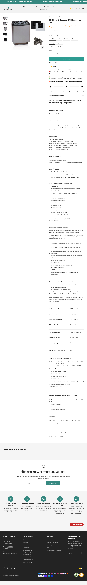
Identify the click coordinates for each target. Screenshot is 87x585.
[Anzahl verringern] (51, 53)
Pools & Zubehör (50, 545)
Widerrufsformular (27, 554)
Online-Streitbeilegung (28, 562)
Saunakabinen (47, 7)
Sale (54, 7)
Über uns (25, 540)
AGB (24, 545)
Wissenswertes (60, 7)
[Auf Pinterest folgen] (11, 568)
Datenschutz (26, 547)
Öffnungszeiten (43, 9)
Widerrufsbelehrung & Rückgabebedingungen (28, 551)
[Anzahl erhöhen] (57, 53)
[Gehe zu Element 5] (5, 40)
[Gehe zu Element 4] (5, 34)
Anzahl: (50, 50)
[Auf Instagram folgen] (8, 568)
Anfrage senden (66, 59)
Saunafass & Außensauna (52, 542)
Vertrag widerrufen (77, 524)
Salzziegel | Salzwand (36, 7)
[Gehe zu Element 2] (5, 23)
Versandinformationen (28, 559)
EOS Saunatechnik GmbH (55, 17)
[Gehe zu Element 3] (5, 29)
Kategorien (25, 7)
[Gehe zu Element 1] (5, 18)
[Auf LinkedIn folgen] (14, 568)
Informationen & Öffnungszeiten (54, 550)
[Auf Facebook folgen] (4, 568)
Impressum (25, 542)
